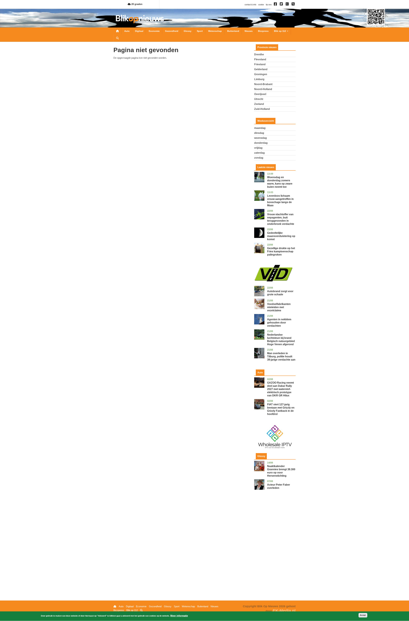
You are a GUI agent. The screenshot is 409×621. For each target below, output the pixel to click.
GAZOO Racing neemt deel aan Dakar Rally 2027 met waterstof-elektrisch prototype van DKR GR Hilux (280, 389)
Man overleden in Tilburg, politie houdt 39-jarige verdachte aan (281, 356)
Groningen (260, 74)
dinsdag (259, 133)
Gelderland (260, 69)
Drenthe (259, 54)
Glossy (187, 31)
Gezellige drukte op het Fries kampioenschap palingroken (281, 251)
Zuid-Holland (262, 109)
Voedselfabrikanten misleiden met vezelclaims (279, 307)
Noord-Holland (263, 89)
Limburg (259, 79)
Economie (154, 31)
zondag (258, 157)
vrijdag (258, 147)
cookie (261, 5)
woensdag (260, 138)
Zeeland (259, 104)
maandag (260, 128)
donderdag (261, 142)
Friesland (260, 64)
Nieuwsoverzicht (117, 31)
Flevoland (260, 59)
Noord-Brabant (263, 84)
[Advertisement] (275, 550)
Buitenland (233, 31)
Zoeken (117, 38)
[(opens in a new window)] (276, 5)
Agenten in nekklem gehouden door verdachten (279, 322)
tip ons (269, 5)
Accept (363, 615)
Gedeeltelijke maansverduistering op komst (281, 236)
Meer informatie (179, 615)
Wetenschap (215, 31)
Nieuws (249, 31)
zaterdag (259, 152)
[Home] (140, 19)
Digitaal (139, 31)
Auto (127, 31)
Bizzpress (263, 31)
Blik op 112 (280, 31)
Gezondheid (171, 31)
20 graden (136, 4)
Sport (200, 31)
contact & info (250, 5)
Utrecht (258, 99)
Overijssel (260, 94)
